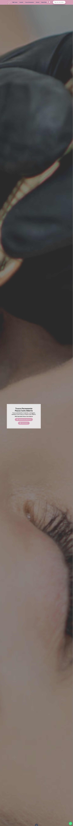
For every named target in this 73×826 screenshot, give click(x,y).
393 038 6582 (60, 2)
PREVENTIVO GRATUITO (25, 419)
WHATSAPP (25, 423)
